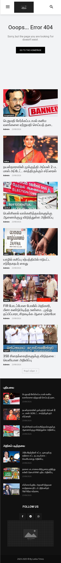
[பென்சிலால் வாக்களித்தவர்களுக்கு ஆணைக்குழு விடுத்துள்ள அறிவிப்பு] (30, 195)
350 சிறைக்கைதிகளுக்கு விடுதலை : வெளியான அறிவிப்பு (29, 358)
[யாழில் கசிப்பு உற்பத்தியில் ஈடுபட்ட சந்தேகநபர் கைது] (30, 242)
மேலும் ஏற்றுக (29, 370)
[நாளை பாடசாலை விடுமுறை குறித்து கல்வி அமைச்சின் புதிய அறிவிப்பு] (11, 473)
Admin (6, 129)
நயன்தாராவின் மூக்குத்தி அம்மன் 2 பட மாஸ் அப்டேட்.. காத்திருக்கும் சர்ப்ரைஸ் (30, 169)
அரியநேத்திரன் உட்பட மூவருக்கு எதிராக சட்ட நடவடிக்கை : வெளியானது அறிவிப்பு (37, 455)
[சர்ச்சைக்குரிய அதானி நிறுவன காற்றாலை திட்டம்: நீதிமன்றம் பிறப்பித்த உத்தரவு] (11, 489)
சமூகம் (6, 350)
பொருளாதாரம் (9, 115)
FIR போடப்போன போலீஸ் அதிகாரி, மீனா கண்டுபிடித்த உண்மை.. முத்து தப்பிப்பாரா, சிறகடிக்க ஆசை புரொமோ (29, 310)
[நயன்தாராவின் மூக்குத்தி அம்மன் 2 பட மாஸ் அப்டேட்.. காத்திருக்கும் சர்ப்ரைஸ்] (30, 149)
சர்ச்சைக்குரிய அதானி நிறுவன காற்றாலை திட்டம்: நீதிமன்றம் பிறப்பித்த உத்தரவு (37, 488)
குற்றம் (6, 254)
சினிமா (6, 161)
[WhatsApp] (38, 516)
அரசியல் (7, 208)
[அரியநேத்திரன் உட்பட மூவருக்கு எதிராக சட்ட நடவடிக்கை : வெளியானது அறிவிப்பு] (11, 456)
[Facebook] (22, 516)
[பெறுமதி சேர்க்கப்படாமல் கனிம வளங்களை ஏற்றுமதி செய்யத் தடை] (30, 103)
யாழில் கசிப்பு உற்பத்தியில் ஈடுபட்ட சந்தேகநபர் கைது (26, 262)
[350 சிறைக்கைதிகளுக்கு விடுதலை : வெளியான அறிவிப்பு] (30, 338)
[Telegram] (30, 516)
